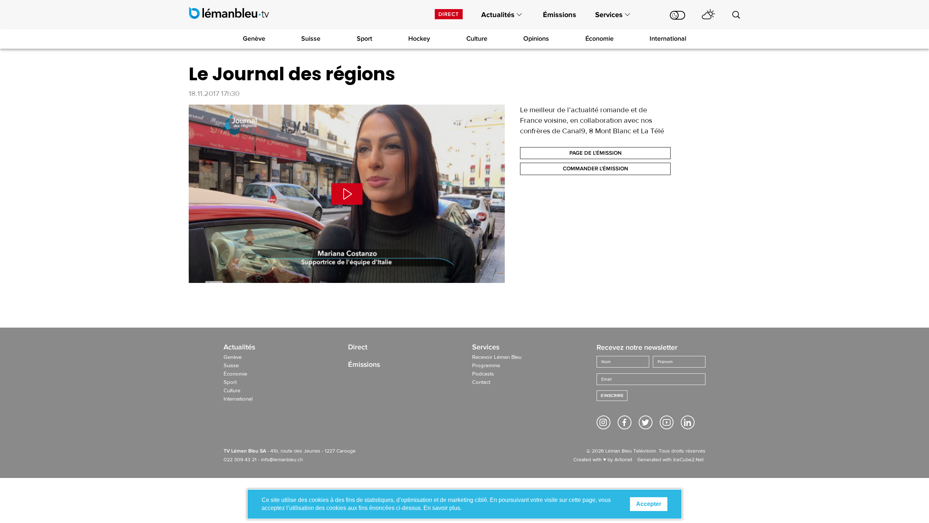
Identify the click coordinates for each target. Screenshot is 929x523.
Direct (448, 14)
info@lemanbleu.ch (282, 460)
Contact (481, 382)
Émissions (559, 15)
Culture (476, 38)
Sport (364, 38)
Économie (599, 38)
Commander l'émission (595, 168)
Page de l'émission (595, 153)
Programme (486, 365)
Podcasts (483, 374)
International (668, 38)
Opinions (536, 38)
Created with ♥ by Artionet (602, 460)
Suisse (310, 38)
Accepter (648, 504)
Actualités (498, 15)
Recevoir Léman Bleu (496, 357)
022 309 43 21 (240, 460)
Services (609, 15)
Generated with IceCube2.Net (670, 460)
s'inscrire (612, 395)
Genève (254, 38)
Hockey (419, 38)
